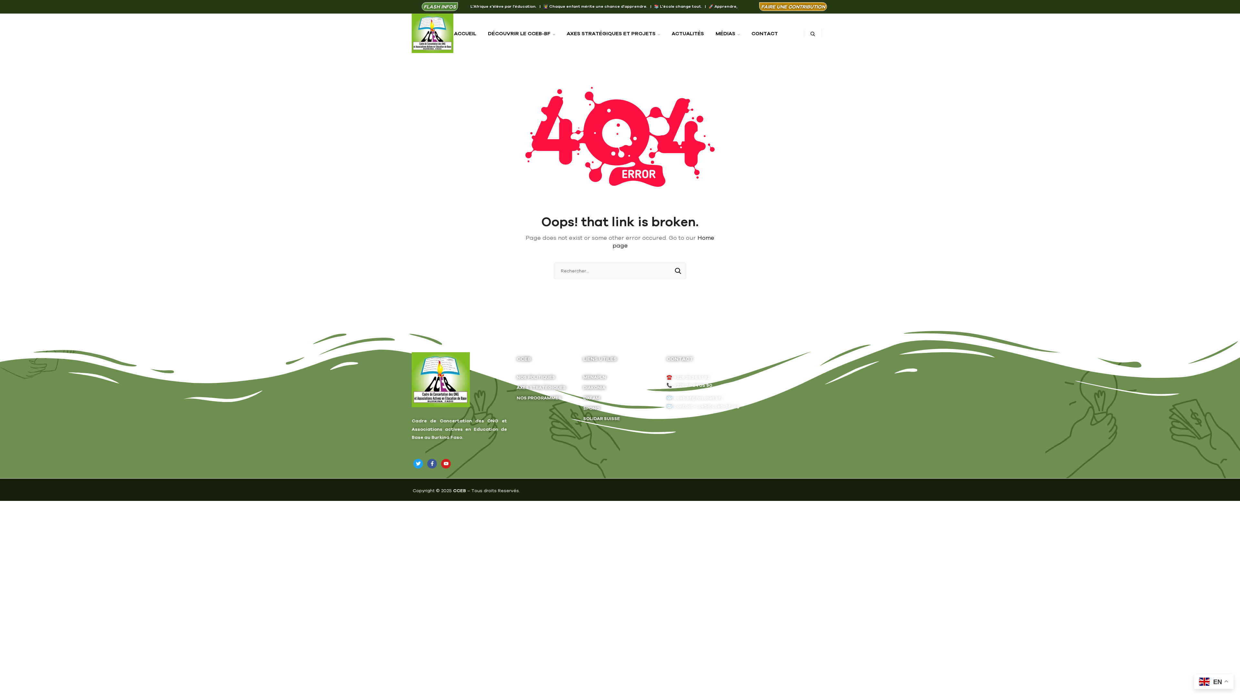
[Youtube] (446, 464)
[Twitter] (418, 464)
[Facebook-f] (432, 464)
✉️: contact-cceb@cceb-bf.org (702, 406)
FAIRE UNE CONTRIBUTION (793, 6)
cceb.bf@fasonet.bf (697, 397)
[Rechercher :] (620, 270)
